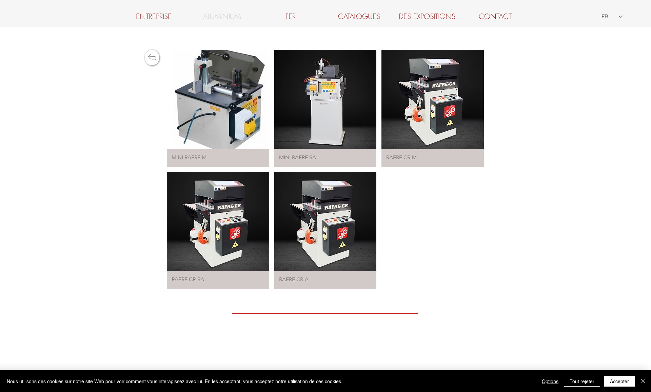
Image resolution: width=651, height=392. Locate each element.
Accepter (619, 381)
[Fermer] (643, 381)
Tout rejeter (582, 381)
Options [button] (550, 381)
